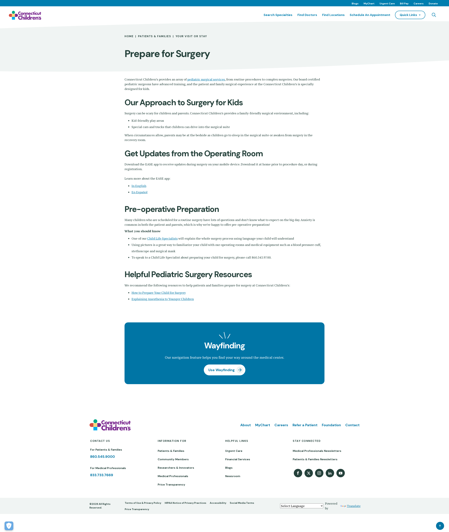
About (245, 425)
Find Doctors (307, 15)
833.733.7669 (101, 475)
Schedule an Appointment (370, 15)
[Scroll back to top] (440, 525)
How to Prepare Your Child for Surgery (159, 292)
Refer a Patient (305, 425)
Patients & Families (154, 36)
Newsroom (232, 476)
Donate (433, 3)
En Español (140, 192)
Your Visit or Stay (191, 36)
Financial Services (237, 459)
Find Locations (333, 15)
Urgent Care (387, 3)
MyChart (369, 3)
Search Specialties (278, 15)
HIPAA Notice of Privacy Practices (185, 502)
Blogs (355, 3)
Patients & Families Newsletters (315, 459)
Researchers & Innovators (176, 468)
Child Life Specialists (162, 238)
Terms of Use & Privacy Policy (143, 502)
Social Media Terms (242, 502)
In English (139, 186)
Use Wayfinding (221, 370)
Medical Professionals (173, 476)
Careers (419, 3)
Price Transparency (171, 484)
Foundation (331, 425)
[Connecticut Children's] (25, 15)
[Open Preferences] (9, 525)
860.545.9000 (102, 456)
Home (129, 36)
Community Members (173, 459)
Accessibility (218, 502)
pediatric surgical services (206, 79)
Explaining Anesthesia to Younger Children (163, 299)
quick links (408, 15)
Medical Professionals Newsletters (317, 451)
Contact (352, 425)
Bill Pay (404, 3)
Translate (354, 506)
